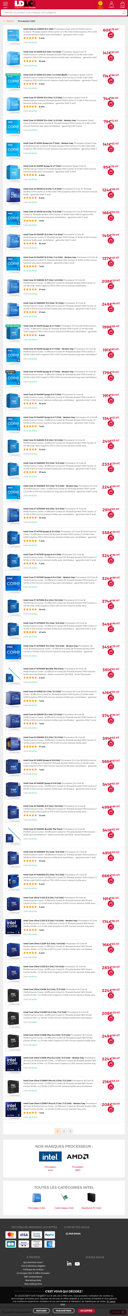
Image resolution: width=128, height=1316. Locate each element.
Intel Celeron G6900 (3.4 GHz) (38, 29)
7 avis (41, 541)
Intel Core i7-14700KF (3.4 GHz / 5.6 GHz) (43, 623)
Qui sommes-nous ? (33, 1262)
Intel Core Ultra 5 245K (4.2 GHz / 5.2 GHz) (44, 989)
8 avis (41, 106)
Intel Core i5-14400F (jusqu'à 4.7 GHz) (42, 394)
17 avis (41, 746)
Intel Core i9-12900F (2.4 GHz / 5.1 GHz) (42, 714)
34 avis (42, 403)
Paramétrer (63, 1310)
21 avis (41, 289)
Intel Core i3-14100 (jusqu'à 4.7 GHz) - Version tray (48, 143)
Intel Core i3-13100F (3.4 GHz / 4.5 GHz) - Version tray (49, 120)
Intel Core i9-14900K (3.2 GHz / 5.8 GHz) (43, 806)
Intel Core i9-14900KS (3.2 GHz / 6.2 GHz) (43, 874)
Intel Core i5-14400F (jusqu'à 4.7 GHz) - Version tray (49, 417)
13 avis (41, 861)
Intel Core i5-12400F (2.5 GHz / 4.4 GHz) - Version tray (49, 257)
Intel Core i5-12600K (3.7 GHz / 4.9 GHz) (43, 280)
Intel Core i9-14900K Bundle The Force (42, 829)
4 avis (41, 175)
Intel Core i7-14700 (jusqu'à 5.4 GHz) (41, 531)
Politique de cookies (33, 1269)
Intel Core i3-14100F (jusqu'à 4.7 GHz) (42, 166)
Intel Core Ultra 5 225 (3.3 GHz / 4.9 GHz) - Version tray (50, 920)
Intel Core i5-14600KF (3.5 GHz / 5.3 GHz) (43, 463)
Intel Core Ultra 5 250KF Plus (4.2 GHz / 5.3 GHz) (47, 1080)
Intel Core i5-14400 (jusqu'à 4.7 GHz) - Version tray (48, 349)
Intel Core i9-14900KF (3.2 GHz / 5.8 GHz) (43, 852)
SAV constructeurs (33, 1276)
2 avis (41, 38)
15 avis (41, 609)
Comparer (15, 44)
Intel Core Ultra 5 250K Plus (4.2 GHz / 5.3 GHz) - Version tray (53, 1057)
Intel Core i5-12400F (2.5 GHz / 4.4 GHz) (43, 234)
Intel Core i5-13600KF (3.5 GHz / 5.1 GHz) (43, 303)
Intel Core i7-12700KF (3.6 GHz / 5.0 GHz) (43, 508)
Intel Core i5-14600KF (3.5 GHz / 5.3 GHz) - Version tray (50, 486)
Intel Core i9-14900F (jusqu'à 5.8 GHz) (42, 783)
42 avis (42, 632)
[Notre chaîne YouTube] (77, 1265)
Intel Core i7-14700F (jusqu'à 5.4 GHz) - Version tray (49, 577)
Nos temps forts (33, 1280)
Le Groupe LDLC (25, 1273)
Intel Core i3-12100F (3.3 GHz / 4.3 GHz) (42, 97)
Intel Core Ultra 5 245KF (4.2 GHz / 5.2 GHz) (44, 1012)
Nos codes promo (33, 1284)
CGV (23, 1266)
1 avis (41, 220)
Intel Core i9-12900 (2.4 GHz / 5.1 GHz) (42, 691)
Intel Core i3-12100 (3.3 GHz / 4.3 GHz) (42, 51)
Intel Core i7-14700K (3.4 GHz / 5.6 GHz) (43, 600)
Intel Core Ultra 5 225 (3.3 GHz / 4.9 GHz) (43, 897)
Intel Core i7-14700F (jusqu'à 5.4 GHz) (42, 554)
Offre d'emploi (42, 1273)
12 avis (41, 449)
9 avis (41, 335)
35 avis (42, 472)
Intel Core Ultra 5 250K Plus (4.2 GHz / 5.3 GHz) (46, 1035)
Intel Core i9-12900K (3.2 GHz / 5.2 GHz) (43, 737)
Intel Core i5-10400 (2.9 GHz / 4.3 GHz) (42, 189)
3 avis (41, 884)
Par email (75, 1233)
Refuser (41, 1310)
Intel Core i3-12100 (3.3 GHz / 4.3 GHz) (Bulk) (45, 74)
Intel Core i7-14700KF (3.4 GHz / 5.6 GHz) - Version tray (50, 646)
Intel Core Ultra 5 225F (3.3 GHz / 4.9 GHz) (44, 943)
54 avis (42, 243)
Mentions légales (36, 1266)
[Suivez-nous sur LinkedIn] (69, 1264)
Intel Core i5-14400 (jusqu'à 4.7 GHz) (41, 326)
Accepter (86, 1310)
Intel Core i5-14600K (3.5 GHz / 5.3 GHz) (43, 440)
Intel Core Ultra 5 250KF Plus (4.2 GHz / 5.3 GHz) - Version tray (54, 1103)
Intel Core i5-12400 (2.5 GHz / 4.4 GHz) (42, 211)
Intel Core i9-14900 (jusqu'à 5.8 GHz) (41, 760)
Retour (10, 21)
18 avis (41, 61)
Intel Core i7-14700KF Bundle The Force (43, 668)
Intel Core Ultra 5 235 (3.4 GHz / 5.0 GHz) (43, 966)
